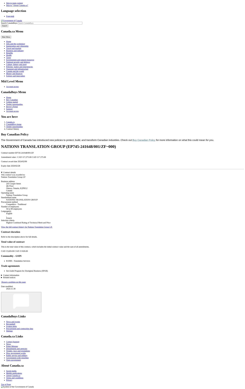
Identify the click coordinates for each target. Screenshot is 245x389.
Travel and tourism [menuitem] (13, 48)
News (8, 344)
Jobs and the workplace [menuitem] (15, 44)
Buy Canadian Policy (143, 140)
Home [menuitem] (8, 41)
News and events (13, 322)
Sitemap (9, 331)
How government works (16, 353)
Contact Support (12, 342)
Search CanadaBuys (9, 23)
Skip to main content (14, 3)
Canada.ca (10, 122)
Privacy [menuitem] (9, 380)
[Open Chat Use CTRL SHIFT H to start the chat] (21, 302)
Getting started (12, 102)
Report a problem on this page (14, 282)
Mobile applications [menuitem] (14, 373)
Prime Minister (12, 346)
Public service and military (16, 355)
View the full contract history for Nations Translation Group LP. (26, 227)
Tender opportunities (14, 104)
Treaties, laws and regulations (18, 351)
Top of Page (6, 384)
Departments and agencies (16, 349)
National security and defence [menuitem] (18, 62)
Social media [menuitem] (11, 371)
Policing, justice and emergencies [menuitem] (19, 67)
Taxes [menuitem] (8, 57)
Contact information (11, 275)
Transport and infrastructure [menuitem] (17, 69)
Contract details (9, 172)
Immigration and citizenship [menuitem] (17, 46)
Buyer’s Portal (12, 107)
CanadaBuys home (13, 124)
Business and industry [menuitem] (15, 51)
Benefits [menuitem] (9, 53)
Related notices (9, 277)
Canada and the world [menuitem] (15, 71)
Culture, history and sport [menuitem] (16, 64)
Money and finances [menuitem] (14, 74)
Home (8, 97)
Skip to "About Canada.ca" (17, 5)
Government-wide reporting (17, 358)
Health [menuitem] (8, 55)
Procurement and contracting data (19, 329)
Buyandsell (10, 324)
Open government (13, 360)
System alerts (11, 326)
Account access (12, 87)
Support (9, 109)
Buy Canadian (12, 100)
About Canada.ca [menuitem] (13, 375)
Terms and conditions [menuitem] (14, 378)
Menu (6, 37)
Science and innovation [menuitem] (15, 76)
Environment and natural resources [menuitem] (20, 60)
